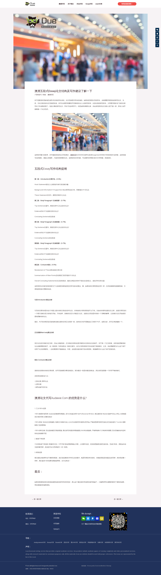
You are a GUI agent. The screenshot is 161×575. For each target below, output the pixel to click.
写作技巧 (38, 95)
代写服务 (56, 523)
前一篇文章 (36, 499)
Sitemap (109, 565)
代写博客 (56, 518)
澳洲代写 (62, 4)
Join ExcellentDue (101, 565)
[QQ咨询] (157, 33)
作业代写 (80, 4)
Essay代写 (89, 4)
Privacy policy (91, 565)
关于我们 (71, 4)
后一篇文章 (118, 499)
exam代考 (99, 4)
